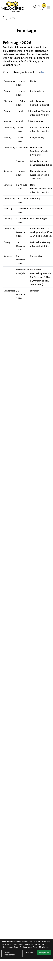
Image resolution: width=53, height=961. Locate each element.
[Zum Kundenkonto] (35, 7)
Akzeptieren (44, 952)
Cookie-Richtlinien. (41, 947)
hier (43, 72)
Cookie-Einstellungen (9, 953)
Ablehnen (30, 952)
